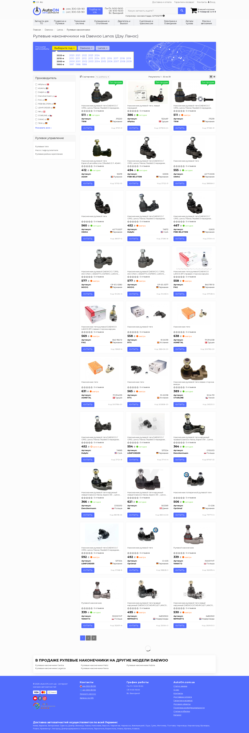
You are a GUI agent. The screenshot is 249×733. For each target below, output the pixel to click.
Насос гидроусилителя (46, 150)
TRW (41, 123)
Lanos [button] (102, 48)
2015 (103, 58)
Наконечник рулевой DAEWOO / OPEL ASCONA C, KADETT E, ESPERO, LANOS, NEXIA (100, 272)
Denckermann (46, 96)
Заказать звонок (88, 694)
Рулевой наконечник (183, 548)
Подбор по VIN (95, 11)
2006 (109, 61)
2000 (72, 61)
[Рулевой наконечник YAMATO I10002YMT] (102, 590)
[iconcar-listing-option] (214, 76)
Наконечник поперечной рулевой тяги (192, 492)
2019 (128, 58)
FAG (41, 100)
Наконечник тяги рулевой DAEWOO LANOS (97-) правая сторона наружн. (191, 272)
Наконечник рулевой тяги (186, 161)
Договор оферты (181, 704)
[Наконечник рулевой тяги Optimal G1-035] (148, 534)
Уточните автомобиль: (42, 47)
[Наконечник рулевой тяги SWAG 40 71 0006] (194, 147)
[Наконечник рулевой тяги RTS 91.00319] (148, 312)
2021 (78, 55)
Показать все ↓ (43, 128)
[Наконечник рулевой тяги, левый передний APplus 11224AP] (148, 92)
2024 (97, 55)
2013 (90, 58)
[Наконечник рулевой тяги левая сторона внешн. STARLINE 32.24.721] (194, 369)
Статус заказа (180, 686)
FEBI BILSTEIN (45, 104)
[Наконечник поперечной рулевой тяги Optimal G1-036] (194, 479)
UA (37, 2)
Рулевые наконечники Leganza (50, 668)
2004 (97, 61)
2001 (78, 61)
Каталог (177, 715)
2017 (116, 58)
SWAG (42, 119)
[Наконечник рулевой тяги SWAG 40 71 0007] (102, 203)
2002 (84, 61)
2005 (103, 61)
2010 (71, 58)
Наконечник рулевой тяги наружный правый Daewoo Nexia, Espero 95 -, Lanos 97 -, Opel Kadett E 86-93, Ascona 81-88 (193, 438)
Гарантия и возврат (184, 2)
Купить (88, 128)
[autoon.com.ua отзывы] (44, 706)
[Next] (93, 637)
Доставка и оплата (161, 2)
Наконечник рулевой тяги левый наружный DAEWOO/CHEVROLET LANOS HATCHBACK (193, 604)
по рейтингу (102, 77)
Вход (212, 2)
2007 (116, 61)
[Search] (182, 10)
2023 (90, 55)
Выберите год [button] (63, 48)
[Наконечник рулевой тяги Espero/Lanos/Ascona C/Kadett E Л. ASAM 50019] (101, 147)
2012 (84, 58)
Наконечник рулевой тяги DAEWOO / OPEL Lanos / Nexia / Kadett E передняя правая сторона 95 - (192, 106)
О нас (176, 690)
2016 (109, 58)
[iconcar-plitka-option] (211, 76)
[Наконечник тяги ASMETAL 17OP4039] (101, 369)
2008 (122, 61)
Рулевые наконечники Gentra (49, 665)
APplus (42, 84)
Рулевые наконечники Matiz (94, 665)
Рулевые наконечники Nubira (141, 665)
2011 (78, 58)
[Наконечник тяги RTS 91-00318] (148, 367)
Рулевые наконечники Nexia (95, 668)
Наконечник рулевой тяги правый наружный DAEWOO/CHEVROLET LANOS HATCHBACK (147, 604)
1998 (78, 64)
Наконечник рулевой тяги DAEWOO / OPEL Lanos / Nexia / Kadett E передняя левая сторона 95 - (100, 106)
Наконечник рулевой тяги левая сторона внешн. (193, 383)
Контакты (202, 2)
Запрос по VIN (87, 698)
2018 (122, 58)
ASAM (42, 88)
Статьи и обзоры (181, 711)
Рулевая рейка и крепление (49, 154)
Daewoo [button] (85, 48)
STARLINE (43, 115)
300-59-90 (75, 8)
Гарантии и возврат (183, 700)
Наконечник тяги (181, 327)
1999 (84, 64)
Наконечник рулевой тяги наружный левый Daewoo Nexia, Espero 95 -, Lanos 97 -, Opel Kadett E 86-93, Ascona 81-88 (101, 493)
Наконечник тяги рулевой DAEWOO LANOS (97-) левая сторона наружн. (99, 328)
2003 (91, 61)
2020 (71, 55)
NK (40, 111)
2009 (129, 61)
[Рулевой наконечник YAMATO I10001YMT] (194, 534)
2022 (84, 55)
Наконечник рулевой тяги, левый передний (143, 106)
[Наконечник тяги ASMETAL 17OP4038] (194, 313)
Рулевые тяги (42, 146)
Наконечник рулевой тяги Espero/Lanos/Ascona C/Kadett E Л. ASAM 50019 (100, 162)
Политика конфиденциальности (189, 708)
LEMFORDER (45, 107)
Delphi (42, 92)
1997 (71, 64)
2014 (97, 58)
